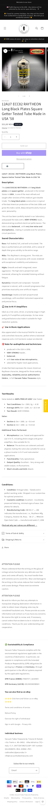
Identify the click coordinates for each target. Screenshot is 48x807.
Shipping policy (12, 802)
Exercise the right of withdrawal (17, 719)
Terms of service (39, 798)
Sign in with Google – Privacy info (18, 724)
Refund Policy (10, 713)
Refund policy (15, 798)
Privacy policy (26, 798)
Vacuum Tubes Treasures (23, 795)
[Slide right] (29, 96)
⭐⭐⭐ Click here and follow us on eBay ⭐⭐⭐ (21, 700)
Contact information (26, 802)
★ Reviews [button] (46, 405)
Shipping (4, 128)
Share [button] (6, 547)
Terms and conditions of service (17, 707)
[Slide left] (18, 96)
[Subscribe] (36, 770)
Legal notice (39, 802)
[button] (5, 28)
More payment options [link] (24, 159)
